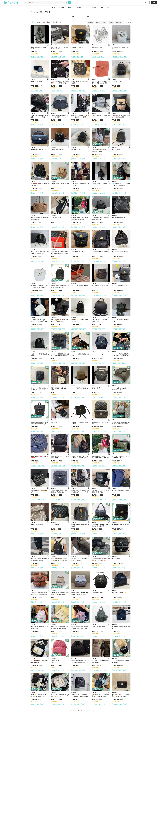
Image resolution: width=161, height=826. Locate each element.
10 (93, 710)
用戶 (88, 16)
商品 (73, 16)
